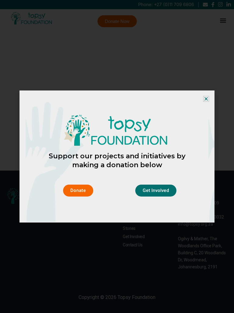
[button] (206, 99)
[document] (117, 156)
